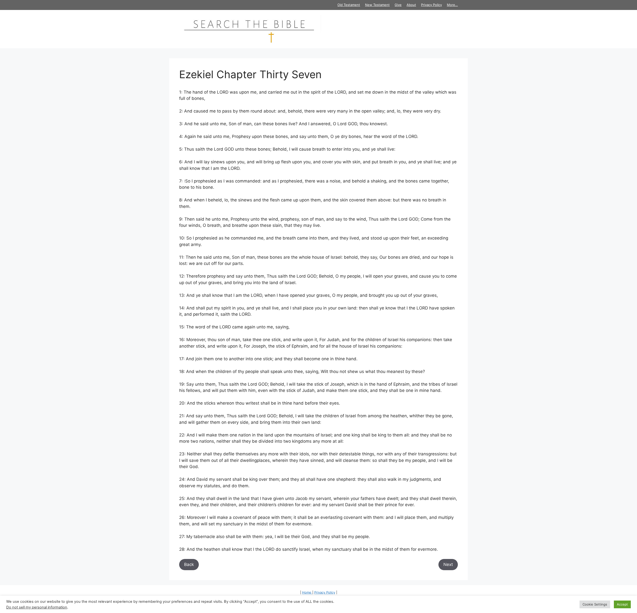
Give (398, 5)
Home (307, 592)
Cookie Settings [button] (595, 604)
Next (448, 564)
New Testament (377, 5)
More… (452, 5)
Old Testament (348, 5)
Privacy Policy (431, 5)
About (411, 5)
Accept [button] (622, 604)
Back (189, 564)
